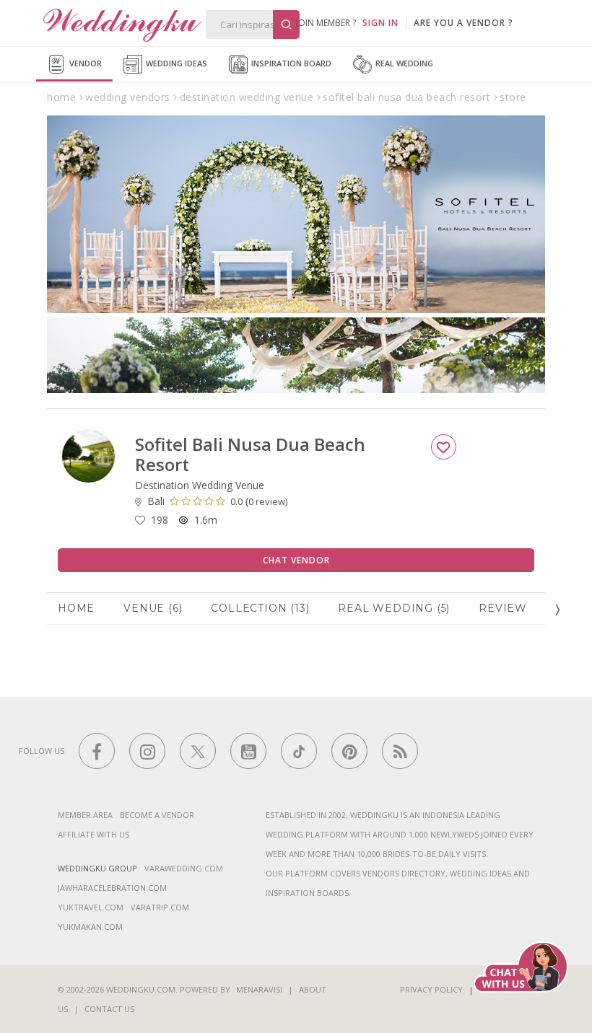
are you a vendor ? (463, 23)
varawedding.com (183, 868)
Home (76, 608)
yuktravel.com (90, 907)
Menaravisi (259, 989)
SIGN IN (380, 23)
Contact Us (109, 1008)
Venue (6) (152, 608)
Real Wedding (403, 63)
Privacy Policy (431, 989)
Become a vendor (157, 814)
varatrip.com (160, 907)
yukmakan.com (90, 926)
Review (503, 608)
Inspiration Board (290, 63)
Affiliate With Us (93, 834)
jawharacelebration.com (112, 887)
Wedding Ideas (175, 63)
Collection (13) (260, 608)
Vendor (84, 63)
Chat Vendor (296, 560)
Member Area (85, 814)
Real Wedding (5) (394, 608)
